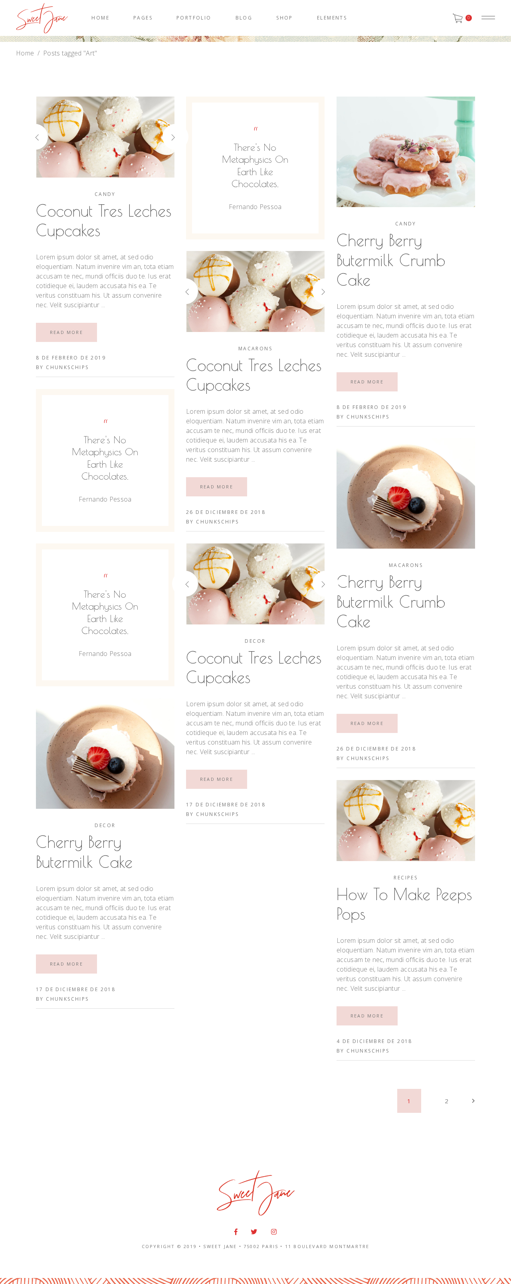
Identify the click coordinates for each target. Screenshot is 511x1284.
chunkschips (67, 367)
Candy (105, 194)
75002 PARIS (261, 1246)
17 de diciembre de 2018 (225, 804)
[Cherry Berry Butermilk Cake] (105, 753)
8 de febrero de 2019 (71, 357)
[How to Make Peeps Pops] (406, 820)
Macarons (255, 348)
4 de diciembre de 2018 (374, 1041)
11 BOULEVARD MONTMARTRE (327, 1246)
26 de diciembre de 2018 (225, 512)
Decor (255, 641)
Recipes (406, 877)
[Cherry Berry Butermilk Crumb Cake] (406, 152)
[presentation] (49, 137)
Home (25, 53)
